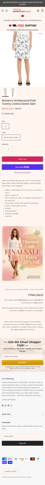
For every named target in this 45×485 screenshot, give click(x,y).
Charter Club (9, 113)
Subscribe (22, 443)
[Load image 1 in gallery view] (22, 59)
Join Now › (22, 362)
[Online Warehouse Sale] (22, 10)
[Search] (7, 10)
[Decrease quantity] (4, 149)
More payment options (22, 172)
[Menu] (2, 10)
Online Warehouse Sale (12, 477)
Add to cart (23, 159)
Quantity (5, 144)
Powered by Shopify (25, 477)
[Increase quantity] (13, 149)
